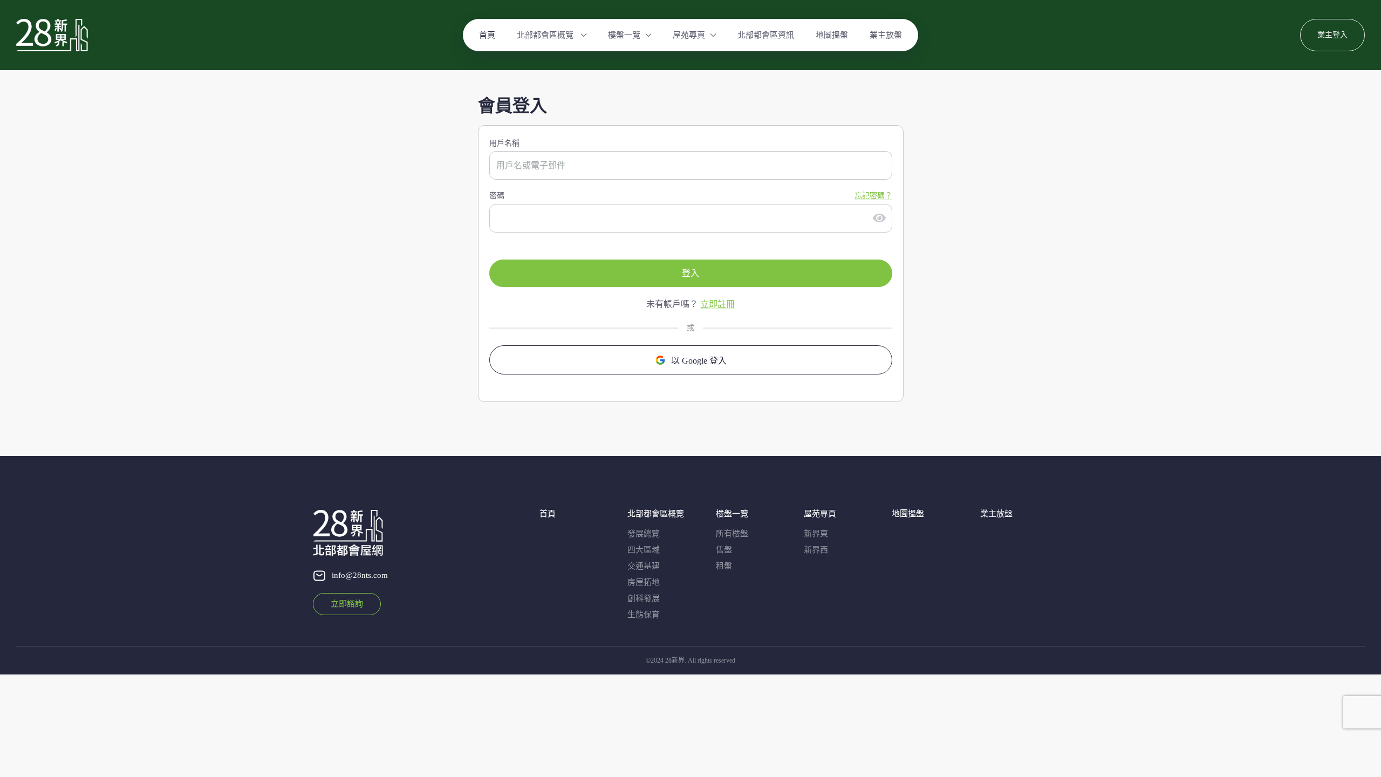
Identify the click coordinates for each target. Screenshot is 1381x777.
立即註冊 (717, 304)
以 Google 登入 (699, 360)
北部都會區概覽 (546, 35)
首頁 (487, 35)
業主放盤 (886, 35)
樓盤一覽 (624, 35)
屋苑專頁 (689, 35)
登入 (690, 273)
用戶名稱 (504, 143)
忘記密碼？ (873, 196)
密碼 (496, 196)
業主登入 (1332, 35)
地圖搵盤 (832, 35)
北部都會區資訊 (765, 35)
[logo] (52, 35)
